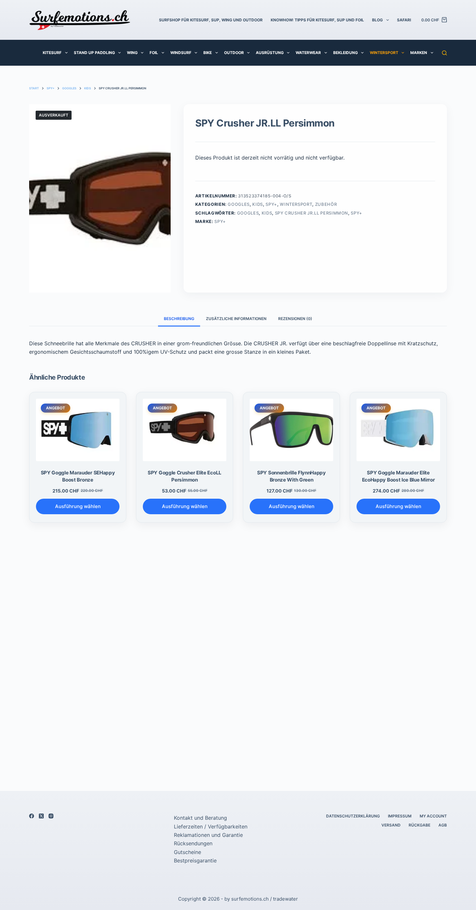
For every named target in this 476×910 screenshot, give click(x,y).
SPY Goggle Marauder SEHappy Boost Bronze (78, 476)
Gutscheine (187, 852)
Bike (207, 52)
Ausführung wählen (78, 506)
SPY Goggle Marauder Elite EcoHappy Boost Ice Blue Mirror (398, 476)
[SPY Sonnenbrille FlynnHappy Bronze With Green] (291, 430)
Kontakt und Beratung (200, 818)
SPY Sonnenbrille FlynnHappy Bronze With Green (291, 476)
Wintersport (384, 52)
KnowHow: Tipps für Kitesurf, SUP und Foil (317, 19)
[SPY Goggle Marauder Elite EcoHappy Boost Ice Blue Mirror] (398, 430)
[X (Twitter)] (41, 816)
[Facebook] (31, 816)
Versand (391, 825)
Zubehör (326, 204)
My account (433, 816)
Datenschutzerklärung (353, 816)
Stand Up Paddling (94, 52)
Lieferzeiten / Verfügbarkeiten (210, 826)
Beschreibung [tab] (179, 318)
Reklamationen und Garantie (208, 835)
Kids (257, 204)
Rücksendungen (193, 843)
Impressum (400, 816)
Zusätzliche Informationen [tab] (236, 318)
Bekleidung (345, 52)
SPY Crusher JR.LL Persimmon (311, 213)
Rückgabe (419, 825)
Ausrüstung (270, 52)
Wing (132, 52)
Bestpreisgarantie (195, 860)
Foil (154, 52)
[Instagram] (51, 816)
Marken (418, 52)
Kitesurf (52, 52)
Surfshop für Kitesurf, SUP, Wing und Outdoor (211, 19)
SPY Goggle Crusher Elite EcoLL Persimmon (184, 476)
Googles (239, 204)
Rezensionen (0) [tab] (295, 318)
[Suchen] (444, 52)
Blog (377, 19)
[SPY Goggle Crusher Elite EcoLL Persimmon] (184, 430)
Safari (404, 19)
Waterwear (308, 52)
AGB (442, 825)
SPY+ (271, 204)
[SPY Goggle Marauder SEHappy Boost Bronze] (77, 430)
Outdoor (234, 52)
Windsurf (180, 52)
